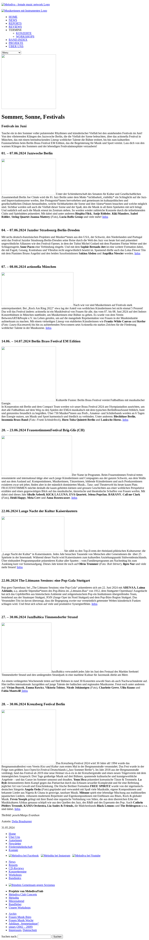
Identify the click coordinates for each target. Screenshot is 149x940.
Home (12, 833)
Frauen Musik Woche (21, 920)
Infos (105, 216)
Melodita (14, 897)
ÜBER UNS (16, 46)
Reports (13, 865)
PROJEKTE (16, 43)
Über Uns (14, 837)
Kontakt (13, 850)
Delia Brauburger (22, 821)
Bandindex (15, 878)
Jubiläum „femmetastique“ (24, 923)
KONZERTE (24, 33)
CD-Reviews (16, 868)
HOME (13, 16)
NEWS (13, 20)
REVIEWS (15, 26)
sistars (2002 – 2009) (21, 926)
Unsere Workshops (20, 907)
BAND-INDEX (18, 39)
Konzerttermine (18, 871)
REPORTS (15, 23)
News (12, 861)
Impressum (15, 930)
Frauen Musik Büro (20, 917)
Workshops (15, 874)
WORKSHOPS (25, 36)
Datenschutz (30, 930)
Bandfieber (15, 904)
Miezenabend (16, 901)
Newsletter (15, 843)
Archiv (13, 913)
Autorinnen (15, 840)
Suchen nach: (9, 936)
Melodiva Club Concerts (23, 894)
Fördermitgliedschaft (20, 846)
